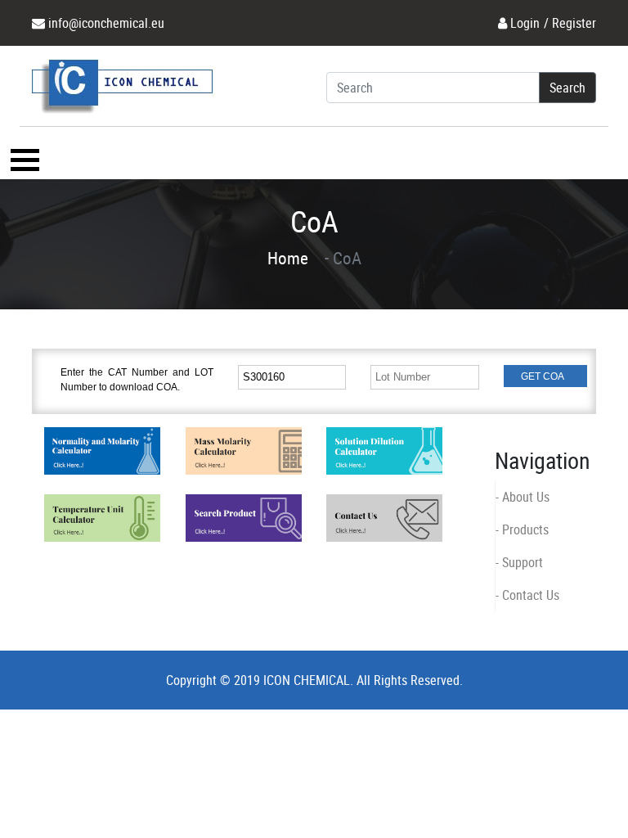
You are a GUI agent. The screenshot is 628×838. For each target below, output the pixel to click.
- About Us (523, 497)
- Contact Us (527, 595)
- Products (522, 529)
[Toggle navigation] (23, 159)
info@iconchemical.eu (106, 23)
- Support (519, 562)
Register (574, 23)
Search (567, 88)
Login (525, 23)
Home (287, 257)
